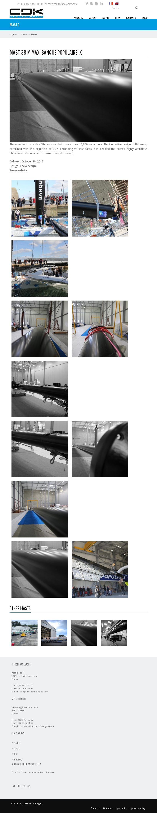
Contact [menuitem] (94, 808)
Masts (24, 34)
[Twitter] (86, 4)
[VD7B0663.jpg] (39, 449)
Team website (18, 170)
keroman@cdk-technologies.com (37, 726)
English (13, 34)
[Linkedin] (101, 4)
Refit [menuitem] (16, 754)
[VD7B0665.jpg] (100, 449)
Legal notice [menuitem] (121, 808)
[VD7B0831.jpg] (100, 208)
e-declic (18, 803)
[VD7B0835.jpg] (39, 208)
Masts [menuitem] (16, 748)
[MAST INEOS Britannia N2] (24, 632)
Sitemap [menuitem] (106, 808)
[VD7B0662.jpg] (39, 388)
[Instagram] (96, 4)
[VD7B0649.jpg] (100, 328)
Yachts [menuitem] (17, 743)
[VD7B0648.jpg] (39, 328)
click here (49, 772)
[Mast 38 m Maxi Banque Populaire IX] (84, 632)
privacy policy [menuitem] (138, 808)
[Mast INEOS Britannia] (54, 632)
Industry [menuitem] (18, 759)
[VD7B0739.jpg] (100, 569)
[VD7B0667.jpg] (39, 569)
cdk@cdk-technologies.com (63, 4)
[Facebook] (91, 4)
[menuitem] (111, 3)
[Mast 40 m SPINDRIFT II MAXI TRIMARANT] (114, 632)
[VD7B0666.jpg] (39, 509)
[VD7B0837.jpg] (39, 268)
